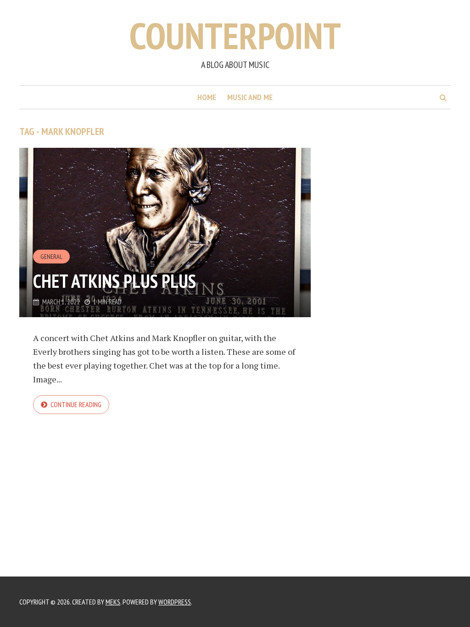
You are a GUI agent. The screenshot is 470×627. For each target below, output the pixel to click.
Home (206, 97)
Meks (113, 601)
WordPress (174, 601)
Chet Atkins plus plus (114, 281)
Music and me (250, 97)
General (51, 256)
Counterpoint (235, 35)
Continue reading (75, 404)
